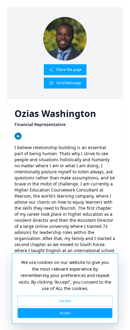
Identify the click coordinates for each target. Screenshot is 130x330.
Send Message (68, 82)
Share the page (69, 69)
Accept (65, 313)
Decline (65, 300)
